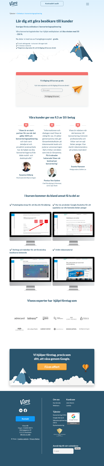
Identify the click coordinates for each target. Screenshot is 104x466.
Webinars (56, 405)
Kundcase (70, 399)
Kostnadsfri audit (52, 4)
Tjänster (12, 13)
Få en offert (52, 366)
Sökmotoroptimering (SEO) (60, 421)
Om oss (56, 399)
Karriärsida (57, 403)
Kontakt (25, 419)
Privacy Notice (35, 439)
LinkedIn (21, 410)
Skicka (77, 448)
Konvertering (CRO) (59, 415)
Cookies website (23, 439)
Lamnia (68, 405)
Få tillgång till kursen (52, 96)
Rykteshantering (58, 425)
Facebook (25, 410)
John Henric (70, 403)
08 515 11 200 (25, 434)
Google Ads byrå (58, 418)
